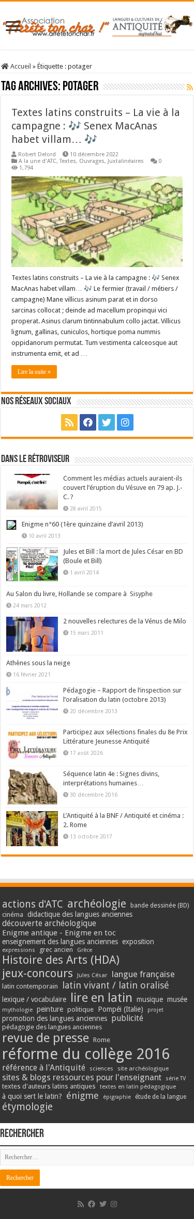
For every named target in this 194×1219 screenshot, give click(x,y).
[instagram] (125, 422)
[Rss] (69, 422)
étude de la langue (160, 1096)
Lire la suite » (34, 371)
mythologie (17, 1010)
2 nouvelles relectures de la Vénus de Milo (124, 621)
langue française (143, 974)
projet (155, 1010)
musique (150, 999)
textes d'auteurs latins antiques (49, 1086)
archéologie (96, 903)
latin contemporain (30, 986)
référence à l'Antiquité (43, 1068)
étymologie (27, 1107)
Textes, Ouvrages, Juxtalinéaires (101, 161)
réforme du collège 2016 (86, 1054)
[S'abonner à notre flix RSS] (190, 87)
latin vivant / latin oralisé (115, 985)
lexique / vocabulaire (34, 999)
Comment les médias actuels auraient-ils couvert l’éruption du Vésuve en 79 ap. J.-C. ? (123, 487)
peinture (50, 1009)
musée (177, 999)
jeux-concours (37, 973)
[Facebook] (88, 422)
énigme (82, 1095)
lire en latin (101, 998)
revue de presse (45, 1038)
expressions (18, 950)
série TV (176, 1078)
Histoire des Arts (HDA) (61, 959)
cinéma (12, 914)
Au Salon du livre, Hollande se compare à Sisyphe (79, 594)
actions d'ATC (32, 904)
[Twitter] (106, 422)
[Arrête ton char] (97, 24)
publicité (127, 1018)
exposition (138, 941)
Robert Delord (37, 154)
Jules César (92, 975)
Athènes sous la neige (38, 663)
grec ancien (56, 949)
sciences (101, 1068)
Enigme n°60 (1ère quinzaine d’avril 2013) (82, 524)
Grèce (84, 950)
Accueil (20, 66)
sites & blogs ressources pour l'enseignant (81, 1077)
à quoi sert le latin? (32, 1096)
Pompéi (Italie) (120, 1009)
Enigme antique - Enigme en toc (59, 932)
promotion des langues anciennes (54, 1018)
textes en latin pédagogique (138, 1086)
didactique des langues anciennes (79, 914)
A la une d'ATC (37, 161)
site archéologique (143, 1068)
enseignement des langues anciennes (60, 941)
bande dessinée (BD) (159, 905)
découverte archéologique (49, 923)
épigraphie (117, 1097)
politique (80, 1009)
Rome (101, 1040)
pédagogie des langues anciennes (52, 1027)
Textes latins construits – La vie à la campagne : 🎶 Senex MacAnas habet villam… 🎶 (95, 125)
